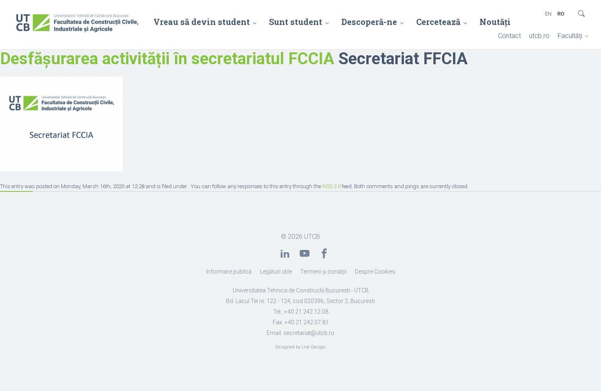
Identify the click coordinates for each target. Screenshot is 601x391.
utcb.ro (539, 36)
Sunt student (295, 21)
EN (548, 14)
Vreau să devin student (201, 21)
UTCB (312, 236)
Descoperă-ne (369, 21)
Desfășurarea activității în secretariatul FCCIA (167, 58)
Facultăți (570, 36)
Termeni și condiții (323, 271)
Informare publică (229, 271)
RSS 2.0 (331, 186)
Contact (509, 36)
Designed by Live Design (300, 347)
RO (560, 14)
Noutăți (495, 21)
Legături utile (276, 271)
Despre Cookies (375, 271)
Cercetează (438, 21)
